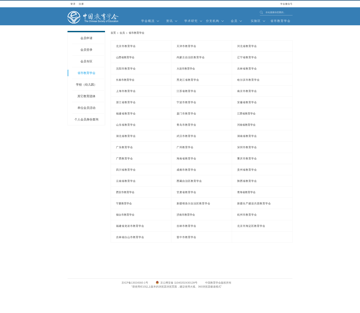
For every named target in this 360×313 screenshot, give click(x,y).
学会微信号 (286, 5)
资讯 (169, 20)
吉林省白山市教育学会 (130, 237)
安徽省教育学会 (247, 102)
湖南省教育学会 (247, 135)
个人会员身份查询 (86, 119)
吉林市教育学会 (186, 225)
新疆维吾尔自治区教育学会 (193, 203)
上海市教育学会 (126, 91)
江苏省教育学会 (186, 91)
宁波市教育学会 (186, 102)
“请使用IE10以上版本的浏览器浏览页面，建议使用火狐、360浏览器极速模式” (176, 286)
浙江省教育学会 (126, 102)
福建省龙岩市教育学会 (130, 225)
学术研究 (191, 20)
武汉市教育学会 (186, 135)
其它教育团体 (86, 96)
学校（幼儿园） (86, 84)
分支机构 (212, 20)
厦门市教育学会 (186, 113)
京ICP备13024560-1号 (135, 282)
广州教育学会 (185, 147)
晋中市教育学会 (186, 237)
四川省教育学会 (126, 169)
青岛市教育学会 (186, 124)
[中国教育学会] (93, 17)
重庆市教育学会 (247, 158)
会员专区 (86, 61)
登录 (73, 4)
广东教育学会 (124, 147)
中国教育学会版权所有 (218, 282)
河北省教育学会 (247, 46)
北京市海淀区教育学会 (251, 225)
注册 (81, 4)
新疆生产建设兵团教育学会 (254, 203)
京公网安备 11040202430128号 (178, 282)
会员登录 (86, 49)
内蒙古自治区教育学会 (191, 57)
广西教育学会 (124, 158)
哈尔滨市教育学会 (248, 79)
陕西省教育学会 (247, 180)
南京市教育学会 (247, 91)
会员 (234, 20)
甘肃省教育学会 (186, 192)
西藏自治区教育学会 (189, 180)
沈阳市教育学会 (126, 68)
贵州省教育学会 (247, 169)
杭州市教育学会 (247, 214)
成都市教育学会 (186, 169)
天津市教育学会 (186, 46)
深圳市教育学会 (247, 147)
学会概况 (148, 20)
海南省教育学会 (186, 158)
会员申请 (86, 38)
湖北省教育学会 (126, 135)
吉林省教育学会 (247, 68)
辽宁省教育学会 (247, 57)
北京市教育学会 (126, 46)
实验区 (256, 20)
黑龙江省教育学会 (188, 79)
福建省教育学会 (126, 113)
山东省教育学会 (126, 124)
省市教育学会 (280, 20)
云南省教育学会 (126, 180)
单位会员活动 (86, 107)
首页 (113, 32)
